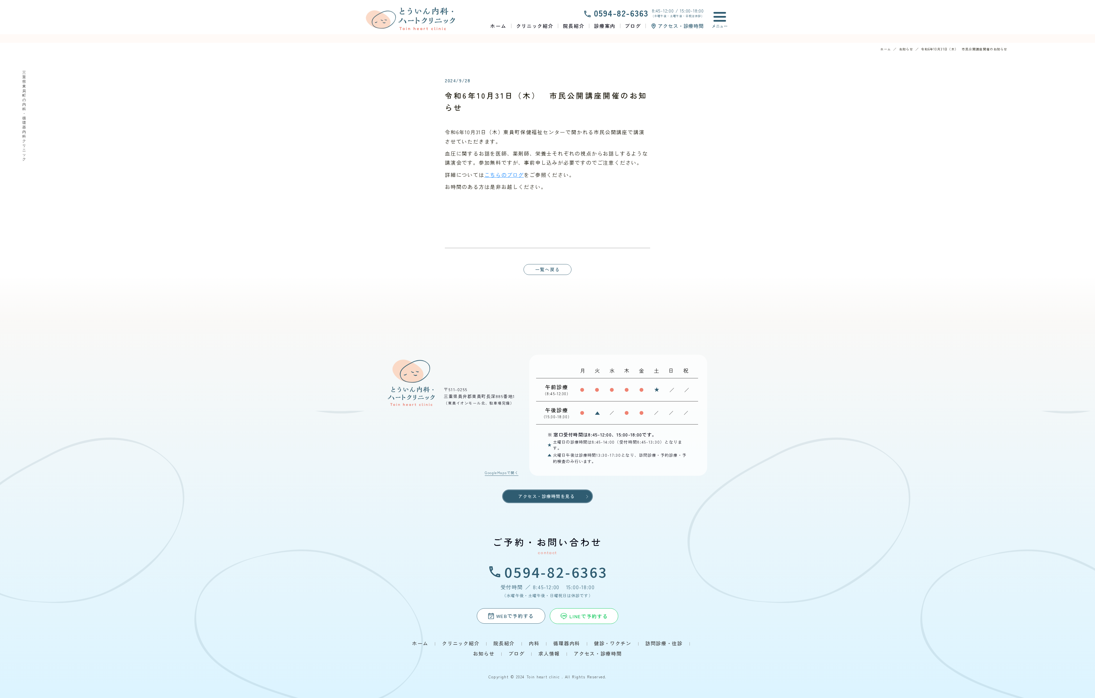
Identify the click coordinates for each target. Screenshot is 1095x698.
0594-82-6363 (556, 572)
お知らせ (906, 49)
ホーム (885, 49)
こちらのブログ (504, 174)
